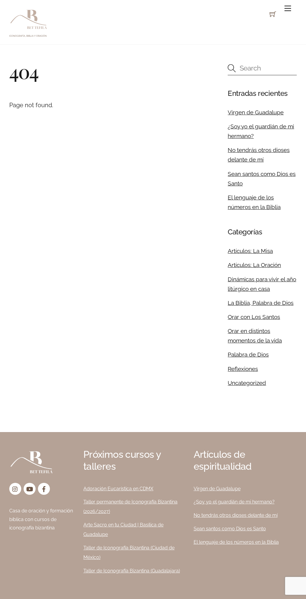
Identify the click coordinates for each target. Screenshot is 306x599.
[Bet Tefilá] (28, 28)
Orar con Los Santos (254, 317)
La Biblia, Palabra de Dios (260, 303)
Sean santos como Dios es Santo (230, 529)
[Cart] (273, 14)
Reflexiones (243, 368)
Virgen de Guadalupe (256, 112)
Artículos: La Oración (254, 265)
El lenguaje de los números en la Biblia (236, 542)
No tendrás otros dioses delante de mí (236, 515)
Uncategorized (247, 383)
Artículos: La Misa (250, 251)
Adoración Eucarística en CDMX (118, 489)
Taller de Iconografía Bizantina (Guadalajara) (131, 571)
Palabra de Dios (248, 354)
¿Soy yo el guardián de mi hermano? (234, 502)
